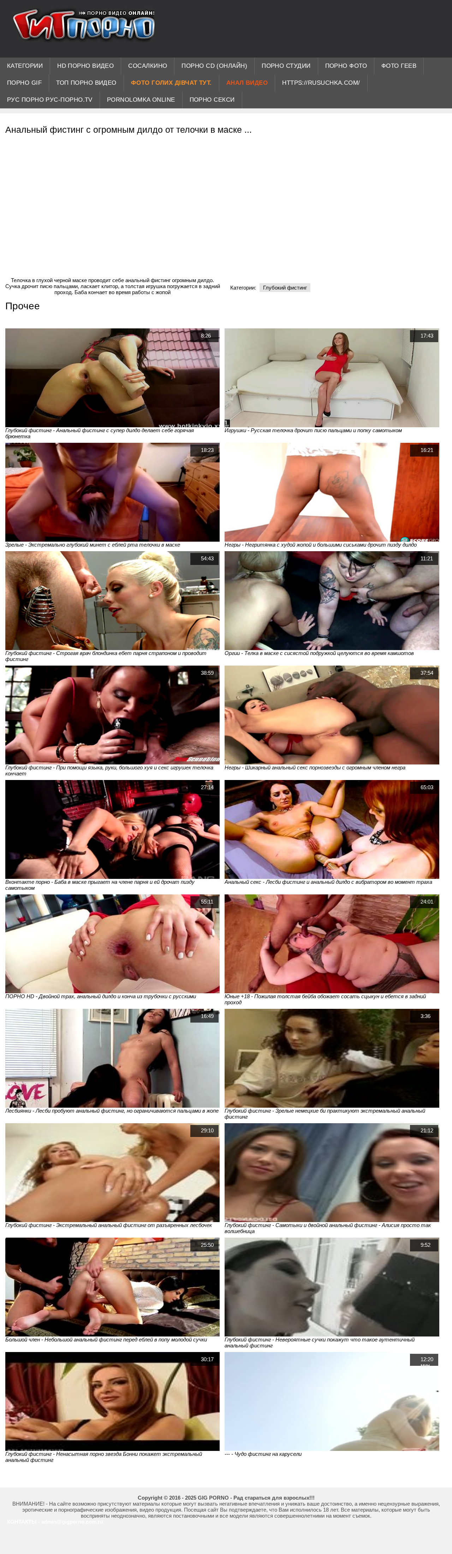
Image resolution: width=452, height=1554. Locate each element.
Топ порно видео (86, 82)
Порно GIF (24, 82)
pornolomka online (141, 99)
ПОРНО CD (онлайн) (214, 65)
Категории (25, 65)
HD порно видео (85, 65)
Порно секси (212, 99)
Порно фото (346, 65)
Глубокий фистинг (285, 288)
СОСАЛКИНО (147, 65)
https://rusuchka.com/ (321, 82)
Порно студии (286, 65)
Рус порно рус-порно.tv (50, 99)
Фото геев (398, 65)
